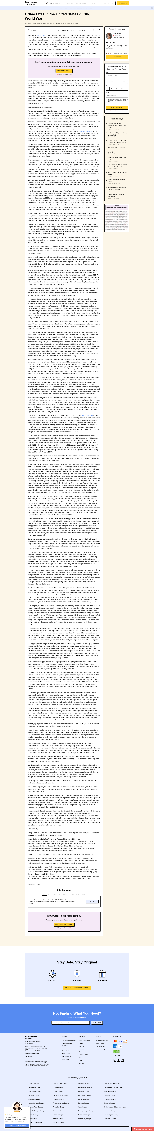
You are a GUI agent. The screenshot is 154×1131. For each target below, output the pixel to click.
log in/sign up (108, 3)
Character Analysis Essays (36, 1111)
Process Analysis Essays (61, 1103)
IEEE (77, 894)
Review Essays (58, 1115)
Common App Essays (85, 1087)
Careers (81, 1046)
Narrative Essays (58, 1099)
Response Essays (84, 1115)
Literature (81, 1063)
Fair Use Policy (100, 1046)
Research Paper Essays (35, 1107)
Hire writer (117, 57)
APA (44, 894)
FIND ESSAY (97, 1022)
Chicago (65, 894)
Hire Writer (123, 3)
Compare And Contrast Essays (113, 1087)
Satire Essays (82, 1107)
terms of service (114, 100)
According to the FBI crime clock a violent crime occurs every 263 (116, 150)
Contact (81, 1043)
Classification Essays (34, 1087)
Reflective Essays (109, 1103)
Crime (44, 23)
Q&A (80, 1060)
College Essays (58, 1087)
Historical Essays (33, 1115)
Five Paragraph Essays (111, 1115)
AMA (83, 894)
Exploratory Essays (84, 1095)
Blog (80, 1057)
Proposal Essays (83, 1103)
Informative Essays (34, 1099)
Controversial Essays (34, 1091)
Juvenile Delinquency (54, 23)
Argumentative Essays (60, 1083)
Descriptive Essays (110, 1091)
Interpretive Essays (110, 1111)
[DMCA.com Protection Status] (116, 1051)
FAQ (80, 1052)
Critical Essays (57, 1091)
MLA (49, 894)
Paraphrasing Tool (67, 1056)
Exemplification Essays (60, 1095)
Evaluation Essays (33, 1095)
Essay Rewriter (66, 1053)
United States (41, 35)
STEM (93, 3)
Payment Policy (100, 1049)
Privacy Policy (100, 1043)
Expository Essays (109, 1095)
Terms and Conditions (102, 1040)
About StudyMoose (84, 1040)
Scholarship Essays (110, 1119)
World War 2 (74, 23)
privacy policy (123, 100)
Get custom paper (64, 70)
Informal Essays (58, 1119)
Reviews (81, 1049)
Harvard (57, 894)
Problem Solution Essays (36, 1103)
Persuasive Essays (110, 1099)
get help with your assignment (17, 1125)
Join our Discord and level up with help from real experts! (76, 8)
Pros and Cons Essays (35, 1122)
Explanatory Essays (84, 1119)
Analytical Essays (33, 1083)
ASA (72, 894)
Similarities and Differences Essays (115, 1107)
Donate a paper (83, 1054)
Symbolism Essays (59, 1111)
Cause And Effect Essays (112, 1083)
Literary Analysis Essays (86, 1111)
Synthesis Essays (58, 1122)
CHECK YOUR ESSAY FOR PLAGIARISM (77, 988)
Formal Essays (32, 1119)
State (68, 23)
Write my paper (116, 107)
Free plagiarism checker (68, 1040)
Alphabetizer (65, 1048)
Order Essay (65, 1059)
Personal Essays (83, 1099)
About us (69, 3)
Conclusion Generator (68, 1051)
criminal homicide (86, 131)
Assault (39, 23)
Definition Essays (83, 1091)
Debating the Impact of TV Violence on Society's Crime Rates (117, 125)
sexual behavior (87, 415)
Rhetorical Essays (59, 1107)
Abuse (35, 23)
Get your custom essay (64, 924)
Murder (63, 23)
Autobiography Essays (85, 1083)
